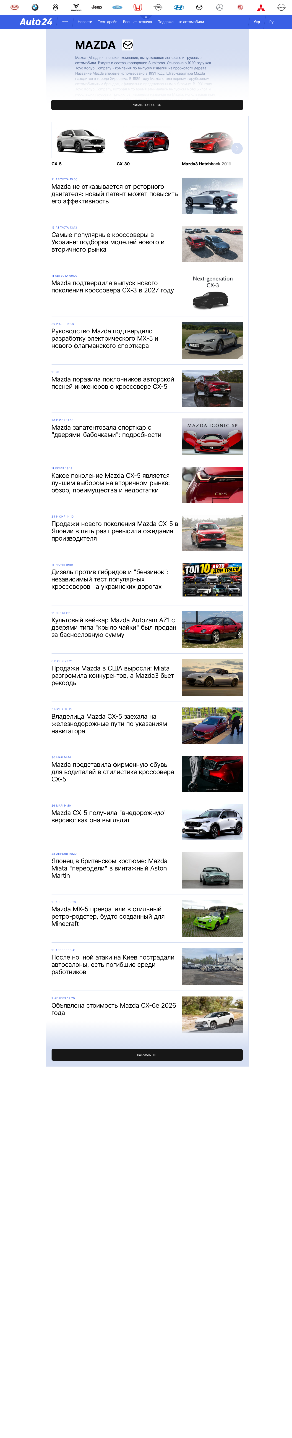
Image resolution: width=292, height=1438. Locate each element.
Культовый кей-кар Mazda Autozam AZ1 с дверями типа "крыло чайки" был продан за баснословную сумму (114, 627)
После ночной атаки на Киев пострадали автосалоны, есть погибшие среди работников (113, 964)
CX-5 (57, 164)
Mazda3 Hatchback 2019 (206, 164)
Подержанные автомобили (181, 21)
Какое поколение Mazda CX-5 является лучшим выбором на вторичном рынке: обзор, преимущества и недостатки (111, 483)
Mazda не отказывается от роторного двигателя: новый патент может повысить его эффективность (115, 194)
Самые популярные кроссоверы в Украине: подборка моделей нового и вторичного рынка (108, 242)
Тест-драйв (107, 21)
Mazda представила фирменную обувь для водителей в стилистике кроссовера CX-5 (113, 772)
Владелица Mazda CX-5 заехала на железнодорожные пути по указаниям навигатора (109, 723)
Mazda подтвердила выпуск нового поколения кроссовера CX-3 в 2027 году (113, 286)
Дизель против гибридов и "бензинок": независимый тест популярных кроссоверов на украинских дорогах (110, 579)
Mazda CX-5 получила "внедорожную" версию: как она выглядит (109, 816)
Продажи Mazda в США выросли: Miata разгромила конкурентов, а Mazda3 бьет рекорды (113, 675)
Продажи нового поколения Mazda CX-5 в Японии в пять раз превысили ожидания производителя (115, 531)
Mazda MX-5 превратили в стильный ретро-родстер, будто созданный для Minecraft (108, 916)
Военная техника (137, 21)
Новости (85, 21)
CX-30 (123, 164)
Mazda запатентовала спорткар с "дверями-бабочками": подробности (107, 431)
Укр (257, 21)
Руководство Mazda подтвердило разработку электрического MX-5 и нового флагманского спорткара (105, 338)
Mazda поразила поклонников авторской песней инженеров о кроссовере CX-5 (113, 382)
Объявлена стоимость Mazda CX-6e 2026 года (114, 1009)
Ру (271, 21)
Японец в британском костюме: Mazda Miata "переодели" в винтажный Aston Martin (109, 868)
